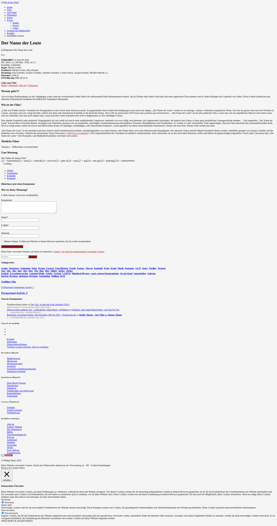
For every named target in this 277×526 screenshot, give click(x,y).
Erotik (72, 268)
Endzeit (5, 273)
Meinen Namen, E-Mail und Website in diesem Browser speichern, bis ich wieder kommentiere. (47, 241)
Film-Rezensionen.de (16, 434)
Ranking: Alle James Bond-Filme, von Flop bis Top (95, 310)
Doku (34, 268)
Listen (15, 28)
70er (36, 271)
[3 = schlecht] (34, 161)
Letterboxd (12, 440)
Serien (10, 17)
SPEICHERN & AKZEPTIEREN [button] (17, 521)
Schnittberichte (13, 453)
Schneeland (12, 396)
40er (20, 271)
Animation (25, 268)
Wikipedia (13, 85)
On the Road (126, 273)
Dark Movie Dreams (16, 383)
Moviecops (12, 361)
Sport (145, 268)
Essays (16, 25)
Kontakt (10, 33)
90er (47, 271)
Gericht (57, 273)
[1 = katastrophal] (9, 161)
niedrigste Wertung (28, 276)
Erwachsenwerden (19, 273)
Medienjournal (13, 358)
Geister (49, 273)
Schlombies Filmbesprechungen (21, 369)
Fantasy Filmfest (14, 427)
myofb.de (11, 366)
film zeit (23, 85)
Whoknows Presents (16, 371)
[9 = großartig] (107, 161)
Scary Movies (13, 450)
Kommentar (6, 200)
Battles (16, 23)
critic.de (10, 424)
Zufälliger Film (8, 282)
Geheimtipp (12, 173)
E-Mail (4, 225)
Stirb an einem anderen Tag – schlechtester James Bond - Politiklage (38, 310)
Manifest (11, 442)
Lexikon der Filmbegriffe (18, 30)
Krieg (107, 268)
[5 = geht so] (61, 161)
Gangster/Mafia (37, 273)
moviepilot (12, 445)
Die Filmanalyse (14, 429)
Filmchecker (12, 385)
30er (14, 271)
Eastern (50, 268)
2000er (53, 271)
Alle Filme (12, 12)
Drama (41, 268)
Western (162, 268)
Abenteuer (14, 268)
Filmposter (33, 85)
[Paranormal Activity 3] (17, 287)
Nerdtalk (11, 407)
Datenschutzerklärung (17, 344)
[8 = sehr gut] (93, 161)
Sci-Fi (138, 268)
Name (4, 217)
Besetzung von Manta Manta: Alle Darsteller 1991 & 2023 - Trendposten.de (41, 315)
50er (25, 271)
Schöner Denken (14, 410)
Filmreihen (12, 15)
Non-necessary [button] (8, 510)
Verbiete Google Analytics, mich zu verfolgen (27, 347)
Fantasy (81, 268)
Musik (121, 268)
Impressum (12, 342)
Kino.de (10, 437)
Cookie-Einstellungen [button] (100, 465)
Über (9, 10)
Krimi (113, 268)
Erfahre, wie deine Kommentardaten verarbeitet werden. (78, 251)
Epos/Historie (61, 268)
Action (4, 268)
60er (31, 271)
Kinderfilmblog (14, 393)
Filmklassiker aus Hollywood (20, 391)
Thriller (152, 268)
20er (9, 271)
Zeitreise (151, 273)
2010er (10, 170)
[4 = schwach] (48, 161)
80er (42, 271)
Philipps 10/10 (58, 276)
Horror (89, 268)
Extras (10, 20)
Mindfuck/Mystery (81, 273)
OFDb (10, 447)
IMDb (4, 85)
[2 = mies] (23, 161)
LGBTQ (66, 273)
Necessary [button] (6, 499)
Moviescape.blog (15, 363)
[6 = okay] (73, 161)
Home (10, 7)
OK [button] (87, 465)
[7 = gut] (82, 161)
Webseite (5, 233)
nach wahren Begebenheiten (105, 273)
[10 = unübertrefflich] (124, 161)
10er (3, 271)
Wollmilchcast (13, 412)
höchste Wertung (9, 276)
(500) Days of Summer (77, 133)
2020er (69, 271)
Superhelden (140, 273)
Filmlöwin (11, 388)
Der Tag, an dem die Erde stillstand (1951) (50, 304)
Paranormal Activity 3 (14, 293)
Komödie (11, 176)
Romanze (11, 178)
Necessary (9, 502)
